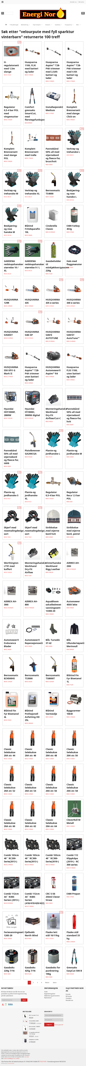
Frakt (46, 992)
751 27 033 (43, 1061)
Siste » (55, 982)
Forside (68, 994)
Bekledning (24, 25)
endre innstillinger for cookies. (12, 1058)
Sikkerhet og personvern (52, 996)
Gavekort (68, 998)
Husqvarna (68, 25)
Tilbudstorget (14, 25)
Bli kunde (69, 996)
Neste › (47, 982)
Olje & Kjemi (37, 25)
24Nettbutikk (11, 1063)
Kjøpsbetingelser (49, 994)
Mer (77, 25)
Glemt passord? (58, 1024)
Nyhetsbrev (48, 998)
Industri (47, 25)
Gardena (57, 25)
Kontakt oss (69, 1000)
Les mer (27, 1056)
